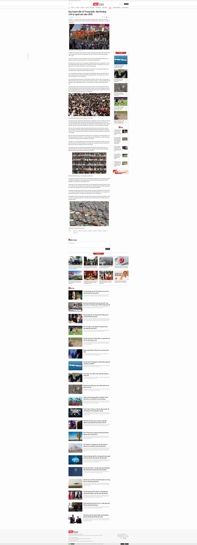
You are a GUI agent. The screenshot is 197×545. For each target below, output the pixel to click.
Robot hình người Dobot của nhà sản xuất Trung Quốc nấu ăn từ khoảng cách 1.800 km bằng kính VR (117, 140)
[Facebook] (102, 17)
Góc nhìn (77, 7)
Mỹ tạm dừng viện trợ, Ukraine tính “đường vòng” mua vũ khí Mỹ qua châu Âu (117, 149)
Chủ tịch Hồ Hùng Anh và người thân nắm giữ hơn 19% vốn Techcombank (121, 267)
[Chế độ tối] (122, 4)
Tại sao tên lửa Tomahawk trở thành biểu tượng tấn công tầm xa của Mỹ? (119, 66)
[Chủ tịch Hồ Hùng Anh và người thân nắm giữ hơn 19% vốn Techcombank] (122, 260)
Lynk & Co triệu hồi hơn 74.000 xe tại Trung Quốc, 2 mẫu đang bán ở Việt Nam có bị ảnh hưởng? (75, 267)
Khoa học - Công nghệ (90, 7)
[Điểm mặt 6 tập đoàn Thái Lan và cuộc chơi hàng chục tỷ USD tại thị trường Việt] (75, 275)
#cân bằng (94, 230)
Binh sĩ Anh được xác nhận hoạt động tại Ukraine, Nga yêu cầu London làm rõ (96, 433)
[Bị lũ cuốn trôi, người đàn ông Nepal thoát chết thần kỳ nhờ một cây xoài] (91, 260)
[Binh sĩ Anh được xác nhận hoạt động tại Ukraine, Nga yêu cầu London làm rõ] (75, 436)
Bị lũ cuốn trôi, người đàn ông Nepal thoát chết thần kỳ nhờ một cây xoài (90, 267)
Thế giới (109, 7)
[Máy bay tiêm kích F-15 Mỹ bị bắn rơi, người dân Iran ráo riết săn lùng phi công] (120, 115)
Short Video (104, 7)
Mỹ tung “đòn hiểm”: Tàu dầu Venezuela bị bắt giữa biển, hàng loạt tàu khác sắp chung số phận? (96, 468)
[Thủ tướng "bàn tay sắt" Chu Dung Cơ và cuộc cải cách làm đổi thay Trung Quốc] (124, 131)
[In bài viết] (104, 17)
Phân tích (71, 288)
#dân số (80, 230)
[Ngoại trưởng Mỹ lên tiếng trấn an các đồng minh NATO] (75, 354)
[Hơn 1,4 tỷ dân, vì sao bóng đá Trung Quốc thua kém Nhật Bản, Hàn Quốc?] (120, 101)
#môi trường (100, 230)
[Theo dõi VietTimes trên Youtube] (123, 538)
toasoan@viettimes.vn (123, 534)
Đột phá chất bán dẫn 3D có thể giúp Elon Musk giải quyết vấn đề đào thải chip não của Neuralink (96, 457)
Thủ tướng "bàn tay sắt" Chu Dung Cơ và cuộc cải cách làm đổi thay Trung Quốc (117, 132)
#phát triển (90, 230)
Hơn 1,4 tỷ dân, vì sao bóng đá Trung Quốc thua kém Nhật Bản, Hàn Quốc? (119, 108)
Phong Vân (71, 17)
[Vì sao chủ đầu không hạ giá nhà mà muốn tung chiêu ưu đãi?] (106, 260)
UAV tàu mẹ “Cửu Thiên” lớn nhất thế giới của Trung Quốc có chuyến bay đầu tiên (96, 480)
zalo (122, 538)
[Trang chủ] (69, 8)
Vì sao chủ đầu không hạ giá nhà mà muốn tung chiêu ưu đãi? (105, 267)
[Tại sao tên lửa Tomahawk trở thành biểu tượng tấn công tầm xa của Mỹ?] (120, 59)
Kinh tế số (82, 7)
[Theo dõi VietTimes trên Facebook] (120, 538)
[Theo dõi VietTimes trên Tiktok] (125, 538)
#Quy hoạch (75, 230)
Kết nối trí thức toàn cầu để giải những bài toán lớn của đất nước (121, 282)
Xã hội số (72, 7)
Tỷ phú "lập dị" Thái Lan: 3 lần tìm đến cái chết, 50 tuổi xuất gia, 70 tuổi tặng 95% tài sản (96, 410)
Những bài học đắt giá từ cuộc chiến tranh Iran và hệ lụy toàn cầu (119, 94)
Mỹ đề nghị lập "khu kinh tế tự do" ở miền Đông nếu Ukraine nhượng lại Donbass (96, 504)
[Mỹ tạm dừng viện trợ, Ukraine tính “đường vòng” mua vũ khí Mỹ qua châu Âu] (124, 148)
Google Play (127, 544)
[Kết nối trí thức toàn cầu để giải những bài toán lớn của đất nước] (122, 275)
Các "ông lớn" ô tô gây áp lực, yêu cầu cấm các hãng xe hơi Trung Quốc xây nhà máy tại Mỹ (95, 445)
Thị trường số (98, 7)
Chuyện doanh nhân (116, 7)
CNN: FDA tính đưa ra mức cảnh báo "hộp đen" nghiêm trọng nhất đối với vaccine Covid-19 (95, 421)
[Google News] (108, 17)
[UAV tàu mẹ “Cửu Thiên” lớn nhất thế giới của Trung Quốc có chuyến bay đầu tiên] (75, 483)
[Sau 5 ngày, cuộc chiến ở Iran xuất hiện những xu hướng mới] (120, 73)
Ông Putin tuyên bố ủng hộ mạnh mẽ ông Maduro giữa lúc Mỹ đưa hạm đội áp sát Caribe (96, 516)
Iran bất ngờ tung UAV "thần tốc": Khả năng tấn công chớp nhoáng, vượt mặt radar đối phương (95, 492)
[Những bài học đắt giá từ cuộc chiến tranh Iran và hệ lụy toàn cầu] (120, 87)
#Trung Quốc (85, 230)
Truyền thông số (125, 7)
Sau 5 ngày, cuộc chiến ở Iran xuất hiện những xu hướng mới (118, 80)
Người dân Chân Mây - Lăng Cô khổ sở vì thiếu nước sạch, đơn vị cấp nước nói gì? (105, 282)
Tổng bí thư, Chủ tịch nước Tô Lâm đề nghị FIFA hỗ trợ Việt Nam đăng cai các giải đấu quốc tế (91, 282)
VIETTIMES (98, 4)
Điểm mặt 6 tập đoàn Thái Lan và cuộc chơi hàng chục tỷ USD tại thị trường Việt (74, 282)
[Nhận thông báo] (120, 4)
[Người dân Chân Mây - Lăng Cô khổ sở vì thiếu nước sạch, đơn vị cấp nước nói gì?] (106, 275)
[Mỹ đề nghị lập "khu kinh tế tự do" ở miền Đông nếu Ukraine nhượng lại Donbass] (75, 507)
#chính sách (75, 232)
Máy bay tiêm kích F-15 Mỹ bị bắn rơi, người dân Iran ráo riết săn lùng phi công (119, 122)
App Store (122, 544)
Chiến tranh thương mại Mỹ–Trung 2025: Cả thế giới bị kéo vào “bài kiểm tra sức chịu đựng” (95, 398)
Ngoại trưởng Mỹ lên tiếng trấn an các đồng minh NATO (96, 351)
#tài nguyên (105, 230)
